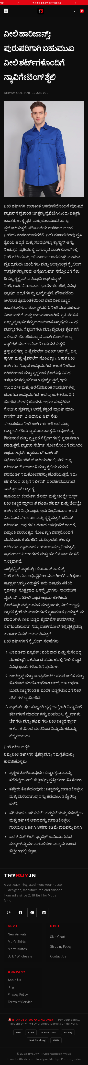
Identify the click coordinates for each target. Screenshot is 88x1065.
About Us (14, 980)
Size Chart (57, 937)
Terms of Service (20, 1002)
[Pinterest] (32, 912)
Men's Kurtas (17, 949)
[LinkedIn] (43, 912)
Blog (11, 987)
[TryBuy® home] (40, 11)
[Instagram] (8, 912)
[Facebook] (20, 912)
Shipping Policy (61, 946)
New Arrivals (17, 934)
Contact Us (58, 956)
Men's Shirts (17, 942)
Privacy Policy (18, 994)
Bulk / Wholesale (20, 956)
